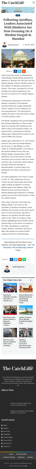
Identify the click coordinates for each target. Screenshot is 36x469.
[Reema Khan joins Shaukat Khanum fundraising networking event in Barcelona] (26, 287)
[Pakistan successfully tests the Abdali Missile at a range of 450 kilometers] (5, 413)
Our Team (6, 431)
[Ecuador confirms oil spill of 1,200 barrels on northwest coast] (5, 405)
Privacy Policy (7, 437)
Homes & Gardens (9, 457)
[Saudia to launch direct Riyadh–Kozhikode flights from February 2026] (26, 310)
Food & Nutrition (21, 454)
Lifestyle (30, 457)
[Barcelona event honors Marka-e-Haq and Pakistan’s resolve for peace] (10, 310)
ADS (25, 466)
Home (11, 454)
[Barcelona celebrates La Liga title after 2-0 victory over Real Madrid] (10, 287)
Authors (5, 428)
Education (21, 457)
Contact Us (6, 446)
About (5, 425)
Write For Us (7, 443)
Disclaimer (6, 434)
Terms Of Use (7, 440)
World (17, 15)
